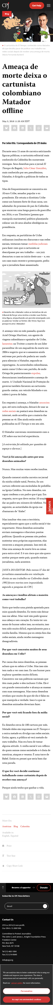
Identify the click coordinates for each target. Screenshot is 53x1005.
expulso (35, 373)
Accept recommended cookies (26, 999)
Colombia (25, 827)
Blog (7, 13)
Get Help (36, 5)
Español (14, 836)
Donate (44, 887)
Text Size (10, 856)
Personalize (26, 991)
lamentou (7, 344)
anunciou (44, 403)
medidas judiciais (38, 244)
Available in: (8, 833)
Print (8, 846)
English (5, 836)
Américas (6, 827)
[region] (26, 984)
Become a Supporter (21, 887)
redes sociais (9, 411)
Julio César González (34, 168)
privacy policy (17, 983)
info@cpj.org (7, 960)
